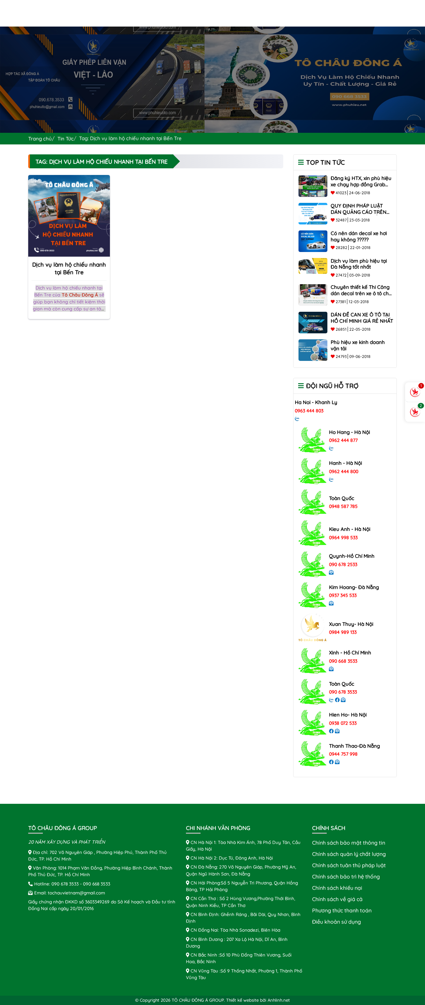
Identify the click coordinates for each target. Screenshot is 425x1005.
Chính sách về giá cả (337, 899)
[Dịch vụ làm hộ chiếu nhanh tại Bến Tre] (69, 215)
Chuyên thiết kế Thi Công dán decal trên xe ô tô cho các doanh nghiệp (361, 293)
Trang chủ (40, 138)
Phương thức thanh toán (342, 910)
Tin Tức (65, 138)
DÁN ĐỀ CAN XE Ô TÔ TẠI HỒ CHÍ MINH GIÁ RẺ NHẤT (362, 317)
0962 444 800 (343, 471)
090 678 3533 (343, 692)
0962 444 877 (343, 440)
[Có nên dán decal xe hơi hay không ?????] (312, 240)
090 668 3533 (343, 661)
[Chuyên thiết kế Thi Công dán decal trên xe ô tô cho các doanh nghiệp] (312, 294)
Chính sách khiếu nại (337, 887)
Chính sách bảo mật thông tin (348, 842)
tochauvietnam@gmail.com (76, 892)
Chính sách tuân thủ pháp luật (349, 865)
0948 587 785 (343, 506)
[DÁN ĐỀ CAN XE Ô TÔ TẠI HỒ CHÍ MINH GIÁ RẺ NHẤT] (312, 322)
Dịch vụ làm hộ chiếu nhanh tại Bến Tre (69, 268)
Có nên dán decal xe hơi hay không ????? (359, 236)
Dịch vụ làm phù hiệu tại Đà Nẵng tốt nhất (359, 264)
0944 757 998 (343, 754)
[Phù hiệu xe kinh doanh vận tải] (312, 349)
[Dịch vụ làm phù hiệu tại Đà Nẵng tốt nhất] (312, 265)
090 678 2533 (343, 564)
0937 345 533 (343, 595)
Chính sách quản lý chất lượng (349, 854)
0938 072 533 (343, 723)
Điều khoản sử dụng (336, 921)
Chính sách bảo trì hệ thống (346, 876)
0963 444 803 (309, 411)
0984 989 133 (343, 632)
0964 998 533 (343, 538)
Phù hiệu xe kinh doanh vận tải (358, 345)
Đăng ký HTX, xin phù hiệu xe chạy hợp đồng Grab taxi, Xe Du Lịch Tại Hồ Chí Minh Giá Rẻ (361, 187)
